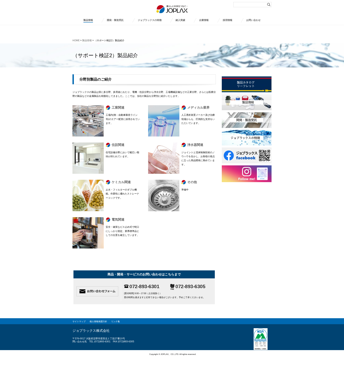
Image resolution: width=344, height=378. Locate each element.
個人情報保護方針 (98, 321)
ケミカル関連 (121, 182)
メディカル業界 (198, 107)
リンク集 (115, 321)
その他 (192, 182)
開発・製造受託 (115, 20)
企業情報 (204, 20)
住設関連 (118, 144)
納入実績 (180, 20)
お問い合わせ (253, 20)
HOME (76, 40)
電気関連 (118, 219)
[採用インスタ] (247, 167)
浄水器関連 (195, 144)
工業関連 (118, 107)
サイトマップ (79, 321)
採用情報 (227, 20)
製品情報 (88, 20)
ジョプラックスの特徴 (150, 20)
